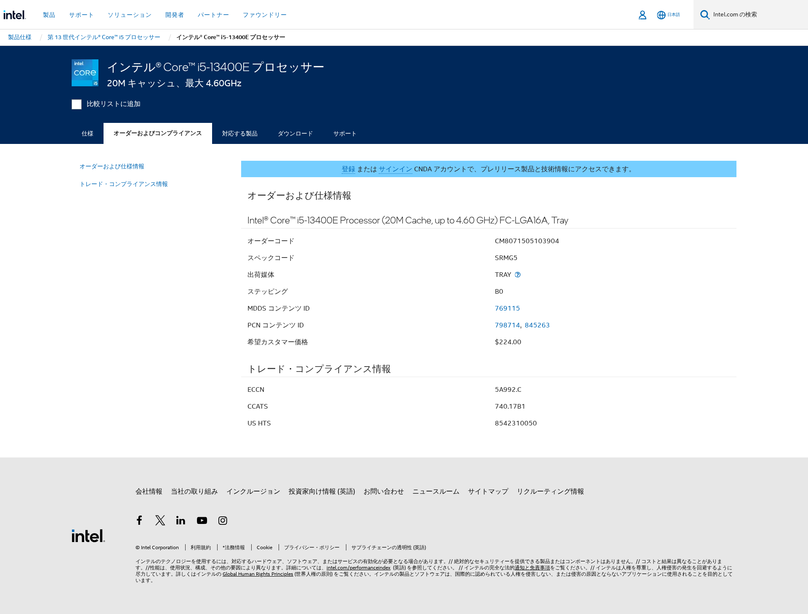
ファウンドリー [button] (265, 15)
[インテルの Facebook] (139, 521)
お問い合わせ (384, 491)
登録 (348, 169)
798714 (507, 325)
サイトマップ (488, 491)
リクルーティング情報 (550, 491)
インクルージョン (253, 491)
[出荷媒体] (517, 274)
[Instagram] (222, 521)
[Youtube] (202, 521)
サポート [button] (81, 15)
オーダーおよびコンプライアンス (158, 133)
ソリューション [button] (130, 15)
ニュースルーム (436, 491)
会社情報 (149, 491)
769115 (507, 308)
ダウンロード (295, 133)
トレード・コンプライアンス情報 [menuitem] (124, 184)
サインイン (395, 169)
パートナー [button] (213, 15)
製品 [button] (49, 15)
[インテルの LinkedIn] (181, 521)
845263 (537, 325)
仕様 (87, 133)
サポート (345, 133)
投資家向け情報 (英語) (322, 491)
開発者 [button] (174, 15)
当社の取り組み (194, 491)
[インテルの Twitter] (160, 521)
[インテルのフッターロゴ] (88, 535)
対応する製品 (240, 133)
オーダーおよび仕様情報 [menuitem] (112, 166)
